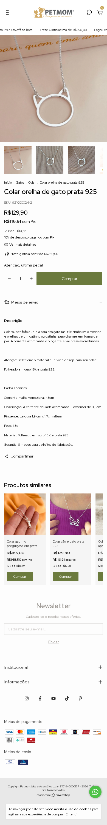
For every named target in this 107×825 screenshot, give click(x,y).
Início (8, 182)
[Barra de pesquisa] (89, 13)
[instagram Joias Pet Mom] (26, 698)
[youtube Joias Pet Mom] (53, 698)
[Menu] (8, 13)
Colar (32, 182)
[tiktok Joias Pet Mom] (67, 698)
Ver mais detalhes (22, 244)
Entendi (71, 814)
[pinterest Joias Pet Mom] (80, 698)
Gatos (20, 182)
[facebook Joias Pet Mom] (40, 698)
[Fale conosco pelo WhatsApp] (95, 792)
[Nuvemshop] (53, 795)
